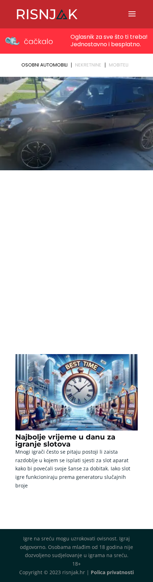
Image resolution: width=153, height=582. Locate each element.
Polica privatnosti (112, 572)
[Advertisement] (76, 252)
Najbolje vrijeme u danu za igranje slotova (65, 440)
